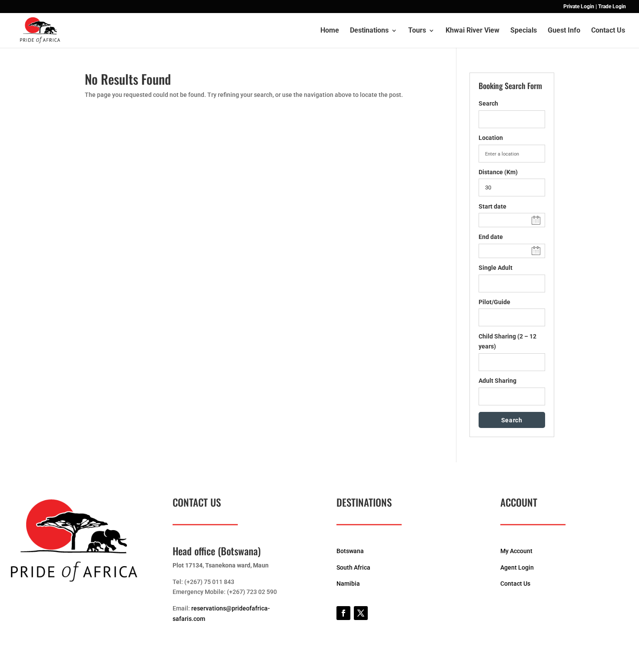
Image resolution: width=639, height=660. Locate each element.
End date (491, 236)
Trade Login (612, 7)
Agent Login (517, 567)
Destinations (369, 30)
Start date (492, 206)
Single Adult (496, 267)
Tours (417, 30)
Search (488, 103)
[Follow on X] (361, 613)
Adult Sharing (497, 380)
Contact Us (608, 30)
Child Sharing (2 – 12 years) (507, 341)
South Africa (353, 567)
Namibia (348, 583)
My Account (516, 550)
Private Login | (580, 7)
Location (491, 137)
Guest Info (564, 30)
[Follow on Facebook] (343, 613)
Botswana (350, 550)
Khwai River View (472, 30)
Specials (523, 30)
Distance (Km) (498, 172)
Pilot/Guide (494, 301)
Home (329, 30)
